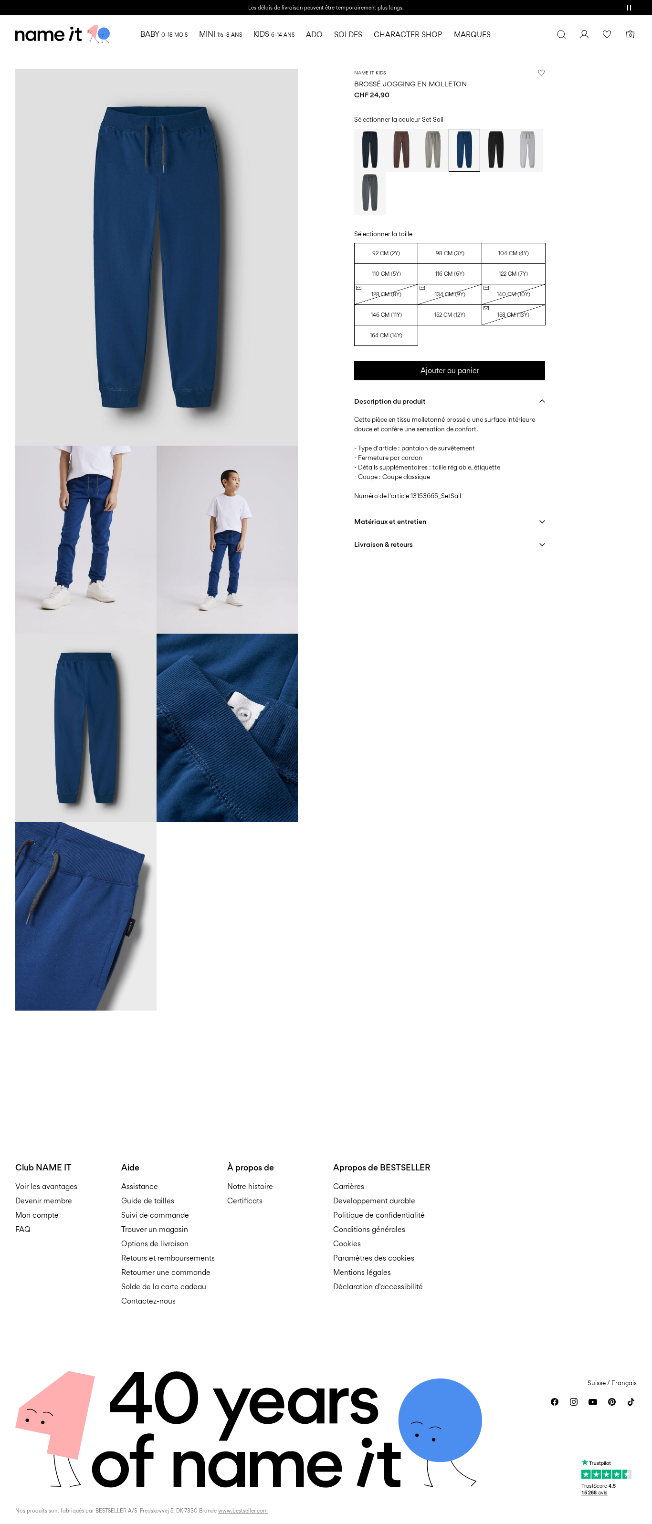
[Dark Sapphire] (370, 150)
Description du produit (390, 401)
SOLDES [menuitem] (348, 34)
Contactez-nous (148, 1300)
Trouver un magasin (154, 1229)
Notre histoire (250, 1186)
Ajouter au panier (450, 370)
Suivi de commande (155, 1215)
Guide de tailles (147, 1200)
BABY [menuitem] (164, 34)
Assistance (139, 1186)
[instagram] (573, 1402)
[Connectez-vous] (584, 34)
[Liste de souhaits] (607, 34)
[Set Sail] (464, 150)
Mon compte (37, 1215)
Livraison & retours (383, 544)
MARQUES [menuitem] (472, 34)
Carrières (348, 1186)
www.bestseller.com (243, 1510)
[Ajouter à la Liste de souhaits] (541, 72)
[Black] (496, 150)
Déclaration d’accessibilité (378, 1286)
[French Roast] (401, 150)
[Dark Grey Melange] (370, 193)
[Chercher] (561, 34)
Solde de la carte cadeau (163, 1286)
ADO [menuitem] (314, 34)
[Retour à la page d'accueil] (62, 34)
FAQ (23, 1229)
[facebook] (554, 1402)
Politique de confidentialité (379, 1215)
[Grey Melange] (527, 150)
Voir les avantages (46, 1186)
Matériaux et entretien (390, 521)
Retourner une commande (165, 1272)
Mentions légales (362, 1272)
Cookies (347, 1243)
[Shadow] (433, 150)
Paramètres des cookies (373, 1258)
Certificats (245, 1200)
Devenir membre (43, 1200)
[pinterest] (612, 1402)
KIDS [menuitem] (273, 34)
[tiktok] (631, 1402)
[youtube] (593, 1402)
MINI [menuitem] (220, 34)
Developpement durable (374, 1200)
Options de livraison (155, 1243)
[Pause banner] (629, 7)
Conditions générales (369, 1229)
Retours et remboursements (168, 1258)
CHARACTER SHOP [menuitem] (408, 34)
